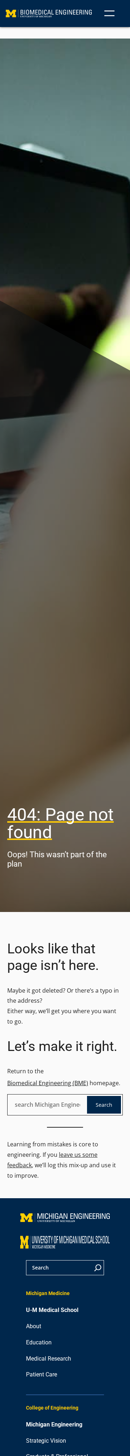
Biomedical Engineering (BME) (47, 1083)
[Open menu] (109, 13)
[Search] (98, 1267)
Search (104, 1104)
